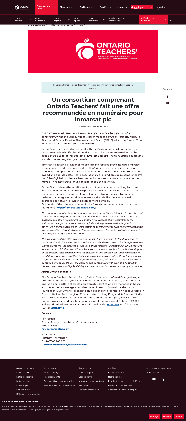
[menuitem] (23, 20)
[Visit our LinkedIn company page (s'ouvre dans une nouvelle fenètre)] (161, 379)
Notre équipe (115, 377)
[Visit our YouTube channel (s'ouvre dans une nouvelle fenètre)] (153, 379)
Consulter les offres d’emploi (122, 390)
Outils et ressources (89, 390)
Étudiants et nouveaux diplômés (124, 381)
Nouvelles (84, 385)
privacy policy (68, 406)
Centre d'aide (152, 372)
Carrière (104, 7)
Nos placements (52, 377)
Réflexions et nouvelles (147, 19)
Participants (85, 7)
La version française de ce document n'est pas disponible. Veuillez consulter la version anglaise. (93, 86)
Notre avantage (51, 372)
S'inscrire (161, 7)
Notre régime (57, 19)
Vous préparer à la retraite (92, 381)
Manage (154, 416)
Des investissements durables (59, 381)
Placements (66, 7)
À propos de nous (43, 7)
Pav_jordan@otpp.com (55, 329)
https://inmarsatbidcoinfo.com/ (76, 207)
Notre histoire (18, 19)
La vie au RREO (115, 372)
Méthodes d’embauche (120, 385)
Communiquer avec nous (158, 368)
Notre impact (76, 19)
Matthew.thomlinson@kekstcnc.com (64, 344)
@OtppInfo (57, 308)
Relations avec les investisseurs (116, 19)
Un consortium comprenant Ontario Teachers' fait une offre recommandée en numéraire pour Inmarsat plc (93, 109)
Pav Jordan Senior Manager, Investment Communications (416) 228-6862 (69, 323)
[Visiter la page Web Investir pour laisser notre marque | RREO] (22, 7)
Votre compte (86, 372)
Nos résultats (93, 19)
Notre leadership (40, 19)
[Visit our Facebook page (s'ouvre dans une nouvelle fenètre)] (145, 379)
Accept (179, 416)
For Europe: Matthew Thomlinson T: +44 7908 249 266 (64, 339)
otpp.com (113, 304)
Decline (167, 416)
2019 (80, 25)
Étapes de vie (85, 377)
